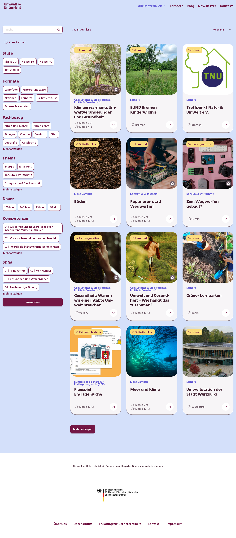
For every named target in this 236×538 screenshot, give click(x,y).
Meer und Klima (145, 389)
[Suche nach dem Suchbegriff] (58, 29)
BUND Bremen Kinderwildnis (143, 110)
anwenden (32, 302)
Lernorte (177, 6)
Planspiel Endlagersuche (88, 392)
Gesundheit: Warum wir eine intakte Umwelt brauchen (93, 300)
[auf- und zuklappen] (113, 125)
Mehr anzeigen (82, 429)
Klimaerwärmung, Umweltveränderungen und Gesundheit (95, 112)
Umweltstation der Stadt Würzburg (204, 392)
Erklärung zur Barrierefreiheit (120, 524)
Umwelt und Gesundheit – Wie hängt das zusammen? (149, 300)
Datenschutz (83, 524)
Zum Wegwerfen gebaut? (202, 204)
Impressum (174, 524)
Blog (190, 6)
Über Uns (60, 524)
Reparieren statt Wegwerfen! (146, 204)
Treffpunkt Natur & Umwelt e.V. (204, 110)
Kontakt (226, 6)
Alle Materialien (150, 6)
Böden (80, 201)
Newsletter (207, 6)
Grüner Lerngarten (204, 295)
